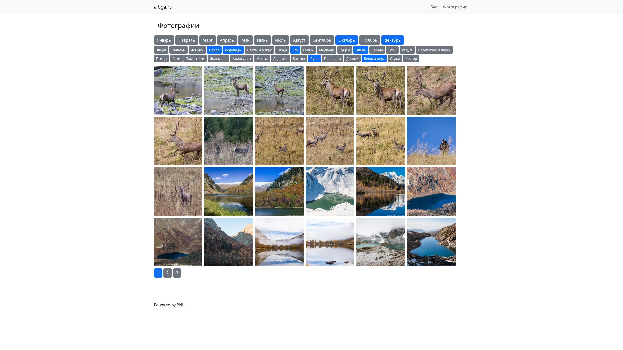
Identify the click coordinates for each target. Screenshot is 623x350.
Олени (360, 50)
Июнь (262, 40)
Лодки (395, 58)
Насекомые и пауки (434, 50)
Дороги (352, 58)
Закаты (299, 58)
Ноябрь (369, 40)
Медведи (326, 50)
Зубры (344, 50)
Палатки (178, 50)
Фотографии (455, 6)
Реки (176, 58)
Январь (164, 40)
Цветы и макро (259, 50)
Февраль (186, 40)
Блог (435, 6)
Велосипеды (374, 58)
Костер (411, 58)
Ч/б (295, 50)
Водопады (233, 50)
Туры (392, 50)
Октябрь (347, 40)
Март (207, 40)
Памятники (195, 58)
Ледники (280, 58)
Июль (280, 40)
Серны (377, 50)
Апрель (227, 40)
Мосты (262, 58)
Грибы (308, 50)
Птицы (161, 58)
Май (245, 40)
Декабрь (393, 40)
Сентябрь (322, 40)
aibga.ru (163, 6)
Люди (282, 50)
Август (299, 40)
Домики (197, 50)
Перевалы (332, 58)
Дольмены (218, 58)
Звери (161, 50)
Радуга (407, 50)
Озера (214, 50)
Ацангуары (242, 58)
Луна (314, 58)
